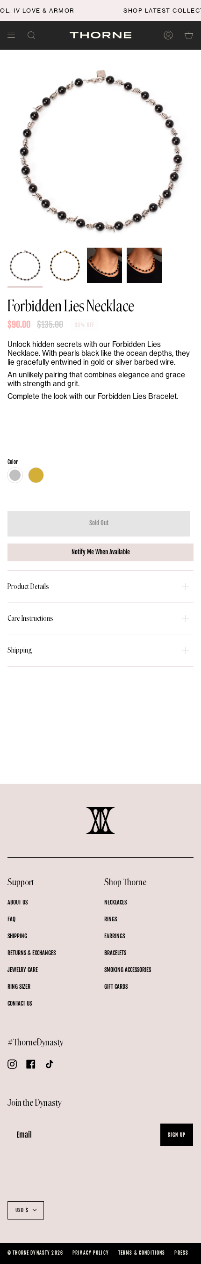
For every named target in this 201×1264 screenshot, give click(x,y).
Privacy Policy (90, 1253)
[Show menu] (14, 35)
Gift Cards (116, 986)
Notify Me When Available (101, 552)
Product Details (28, 586)
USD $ (22, 1210)
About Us (17, 902)
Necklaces (115, 902)
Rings (110, 919)
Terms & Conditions (141, 1253)
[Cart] (189, 35)
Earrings (114, 936)
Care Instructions (30, 618)
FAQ (11, 919)
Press (181, 1253)
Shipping (19, 650)
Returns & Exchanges (31, 952)
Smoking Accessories (127, 969)
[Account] (168, 35)
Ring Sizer (18, 986)
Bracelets (115, 952)
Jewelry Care (22, 969)
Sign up (177, 1135)
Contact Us (19, 1003)
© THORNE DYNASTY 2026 (35, 1253)
